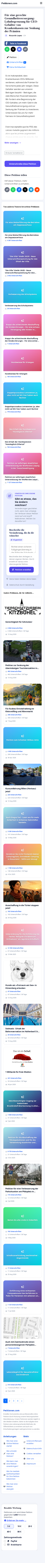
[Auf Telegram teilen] (31, 189)
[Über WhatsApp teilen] (7, 49)
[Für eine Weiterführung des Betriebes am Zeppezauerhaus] (22, 227)
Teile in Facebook (18, 43)
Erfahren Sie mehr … (16, 1520)
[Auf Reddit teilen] (37, 189)
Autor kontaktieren (15, 153)
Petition (13, 57)
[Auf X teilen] (13, 49)
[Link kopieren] (25, 49)
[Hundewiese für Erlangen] (22, 364)
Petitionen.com (9, 3)
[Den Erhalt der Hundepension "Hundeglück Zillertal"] (22, 434)
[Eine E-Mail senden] (19, 49)
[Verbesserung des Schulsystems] (22, 296)
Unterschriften (17, 62)
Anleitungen (9, 1436)
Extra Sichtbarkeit (17, 67)
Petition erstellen (23, 569)
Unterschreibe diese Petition (22, 164)
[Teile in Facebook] (19, 189)
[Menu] (41, 3)
